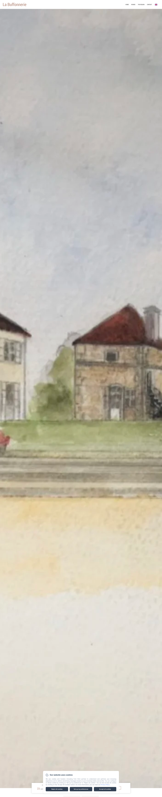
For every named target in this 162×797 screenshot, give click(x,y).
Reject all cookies (57, 789)
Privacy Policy (105, 784)
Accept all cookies (105, 789)
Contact (149, 4)
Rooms (133, 4)
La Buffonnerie (14, 4)
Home (127, 4)
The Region (141, 4)
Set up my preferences (81, 789)
